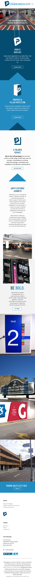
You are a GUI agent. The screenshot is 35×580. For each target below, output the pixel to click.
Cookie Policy (16, 567)
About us (5, 526)
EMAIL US (17, 488)
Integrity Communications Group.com (17, 576)
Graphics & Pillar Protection (11, 505)
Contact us (6, 529)
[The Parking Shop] (17, 4)
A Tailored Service (8, 507)
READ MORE (17, 25)
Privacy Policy (7, 567)
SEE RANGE (17, 308)
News (4, 527)
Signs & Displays (8, 503)
